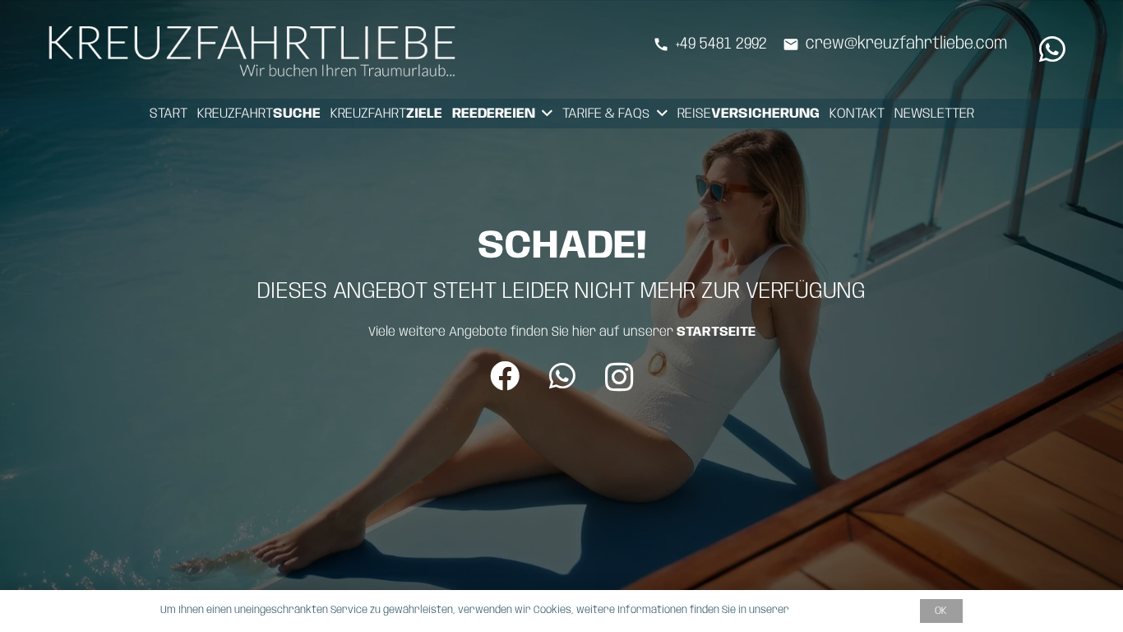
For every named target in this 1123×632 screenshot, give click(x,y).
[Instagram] (619, 377)
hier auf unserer (664, 332)
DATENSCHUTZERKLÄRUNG (851, 610)
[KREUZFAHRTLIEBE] (256, 49)
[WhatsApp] (1052, 49)
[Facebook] (505, 376)
